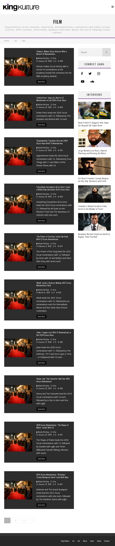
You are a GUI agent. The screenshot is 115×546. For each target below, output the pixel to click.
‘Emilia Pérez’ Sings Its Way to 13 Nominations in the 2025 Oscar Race (51, 99)
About (99, 541)
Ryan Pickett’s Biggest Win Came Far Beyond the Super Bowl (93, 124)
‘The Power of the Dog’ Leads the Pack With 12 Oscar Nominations (52, 237)
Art (73, 541)
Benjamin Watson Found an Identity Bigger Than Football (94, 235)
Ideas (92, 541)
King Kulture (65, 541)
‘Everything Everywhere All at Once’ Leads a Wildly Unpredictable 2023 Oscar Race (53, 188)
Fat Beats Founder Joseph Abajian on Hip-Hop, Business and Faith (93, 180)
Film (54, 58)
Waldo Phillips (43, 58)
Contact (106, 541)
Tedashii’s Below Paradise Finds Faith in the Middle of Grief (92, 207)
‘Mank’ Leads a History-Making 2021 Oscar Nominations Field (53, 284)
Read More (41, 82)
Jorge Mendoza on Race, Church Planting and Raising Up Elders (92, 152)
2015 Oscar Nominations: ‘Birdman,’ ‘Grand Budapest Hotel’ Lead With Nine (52, 475)
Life (79, 541)
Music (85, 541)
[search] (106, 52)
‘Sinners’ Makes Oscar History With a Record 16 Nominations (51, 52)
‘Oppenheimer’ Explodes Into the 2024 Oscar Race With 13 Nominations (52, 142)
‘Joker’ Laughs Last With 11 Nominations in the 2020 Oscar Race (53, 333)
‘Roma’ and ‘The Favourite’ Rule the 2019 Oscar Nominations (53, 380)
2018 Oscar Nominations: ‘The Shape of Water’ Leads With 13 (52, 426)
